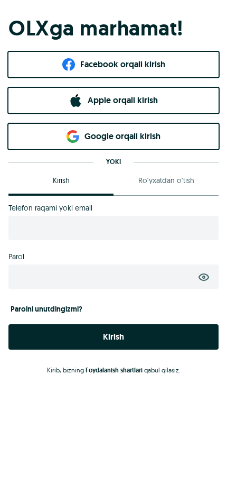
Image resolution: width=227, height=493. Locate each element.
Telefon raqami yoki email (50, 208)
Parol (16, 256)
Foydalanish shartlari (114, 370)
